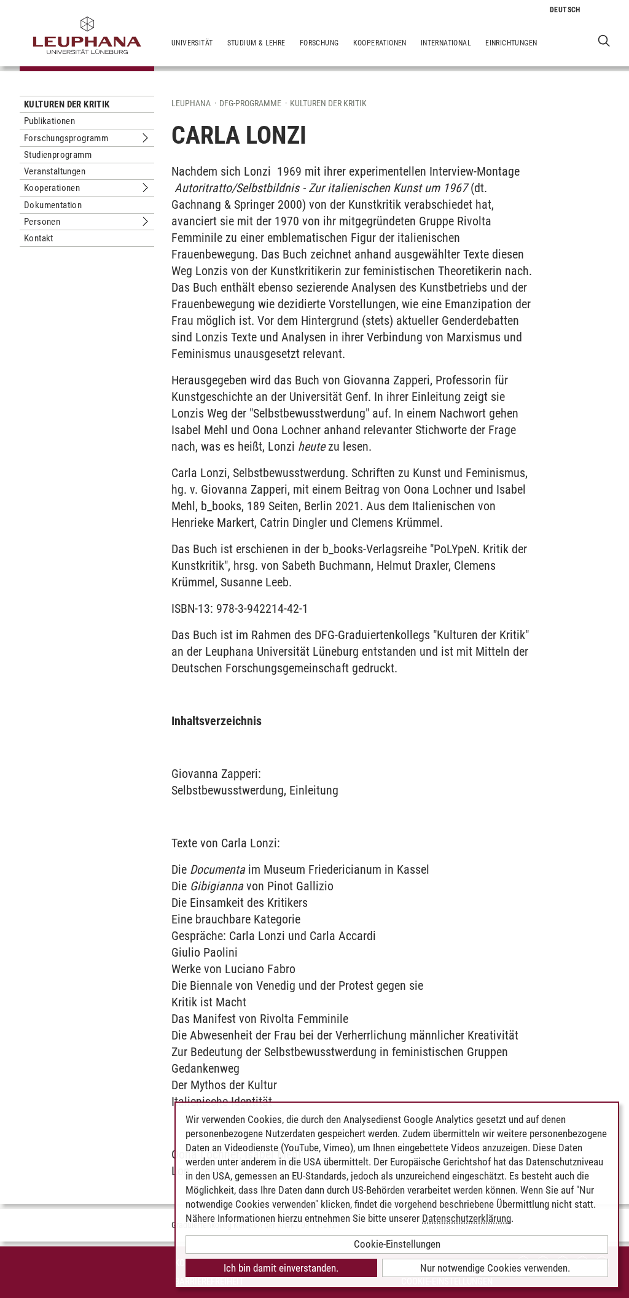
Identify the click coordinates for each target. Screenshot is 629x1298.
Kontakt (38, 238)
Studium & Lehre (256, 43)
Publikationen (49, 120)
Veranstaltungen (54, 171)
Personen (42, 221)
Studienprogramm (58, 154)
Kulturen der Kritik (67, 104)
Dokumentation (53, 205)
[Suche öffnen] (604, 40)
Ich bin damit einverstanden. (281, 1268)
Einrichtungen (511, 43)
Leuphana (191, 103)
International (446, 43)
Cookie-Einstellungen (397, 1244)
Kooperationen (380, 43)
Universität (192, 43)
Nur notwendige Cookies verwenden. (495, 1268)
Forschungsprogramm (66, 138)
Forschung (319, 43)
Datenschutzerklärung (466, 1218)
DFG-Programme (250, 103)
